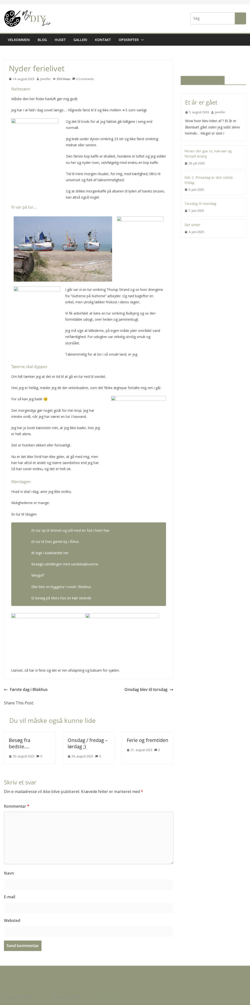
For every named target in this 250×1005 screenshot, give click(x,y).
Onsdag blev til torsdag (146, 689)
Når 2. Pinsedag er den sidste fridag (209, 180)
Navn (9, 873)
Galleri (80, 39)
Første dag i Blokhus (29, 689)
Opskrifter (129, 39)
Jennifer (45, 79)
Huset (60, 39)
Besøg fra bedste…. (19, 743)
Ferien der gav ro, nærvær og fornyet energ (208, 154)
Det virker (192, 224)
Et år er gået (201, 102)
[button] (141, 39)
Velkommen (19, 39)
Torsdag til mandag (200, 203)
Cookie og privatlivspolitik (102, 997)
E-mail (9, 896)
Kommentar (16, 806)
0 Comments (85, 79)
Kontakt (103, 39)
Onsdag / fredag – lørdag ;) (88, 743)
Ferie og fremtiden (147, 740)
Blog (42, 39)
